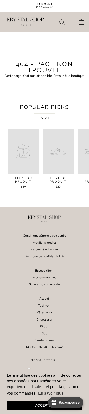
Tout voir (44, 305)
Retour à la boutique (69, 75)
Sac (44, 333)
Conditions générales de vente (44, 235)
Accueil (44, 298)
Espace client (44, 270)
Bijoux (44, 326)
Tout (44, 117)
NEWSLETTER (43, 360)
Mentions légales (44, 242)
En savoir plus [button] (50, 393)
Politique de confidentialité (44, 256)
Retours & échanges (44, 249)
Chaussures (44, 319)
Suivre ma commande (44, 284)
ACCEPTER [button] (44, 405)
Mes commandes (44, 277)
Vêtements (44, 312)
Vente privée (44, 340)
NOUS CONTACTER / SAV (44, 347)
